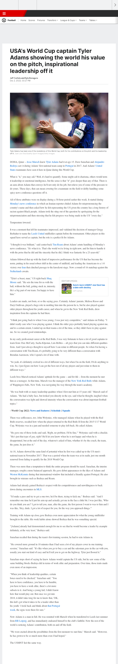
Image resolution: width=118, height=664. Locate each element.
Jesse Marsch (33, 161)
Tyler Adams (52, 161)
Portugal (69, 165)
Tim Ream (58, 244)
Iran (24, 267)
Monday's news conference (23, 203)
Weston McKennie (19, 474)
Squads (66, 410)
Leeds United (37, 233)
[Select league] (9, 5)
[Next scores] (115, 5)
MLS (38, 489)
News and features (39, 410)
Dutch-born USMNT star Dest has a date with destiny (89, 286)
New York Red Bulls (81, 380)
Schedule (56, 410)
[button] (108, 13)
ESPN (16, 13)
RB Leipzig (21, 620)
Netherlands (16, 271)
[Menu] (4, 13)
